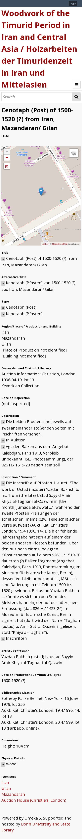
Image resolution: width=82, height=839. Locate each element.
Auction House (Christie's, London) (33, 800)
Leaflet (45, 243)
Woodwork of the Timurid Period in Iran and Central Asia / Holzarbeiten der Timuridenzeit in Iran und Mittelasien (39, 49)
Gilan (6, 788)
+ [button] (7, 151)
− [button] (7, 157)
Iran (5, 782)
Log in (73, 3)
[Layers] (73, 153)
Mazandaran (13, 794)
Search (76, 96)
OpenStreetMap (59, 243)
